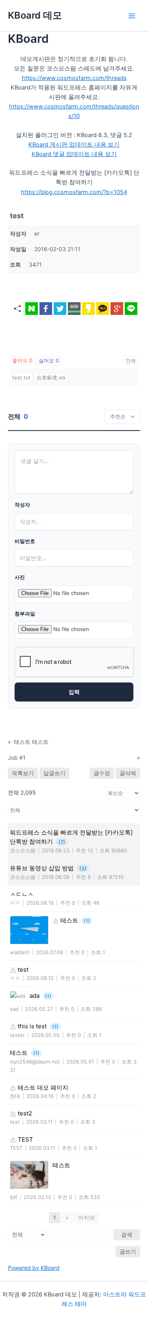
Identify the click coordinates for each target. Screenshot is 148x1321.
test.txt (21, 377)
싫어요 (49, 360)
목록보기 (23, 773)
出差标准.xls (51, 377)
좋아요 (22, 360)
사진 (20, 577)
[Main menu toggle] (132, 16)
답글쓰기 (54, 773)
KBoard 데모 (35, 15)
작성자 (22, 505)
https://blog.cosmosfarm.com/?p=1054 (74, 192)
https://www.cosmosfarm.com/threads (74, 78)
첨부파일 (25, 614)
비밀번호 (25, 541)
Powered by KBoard (34, 1267)
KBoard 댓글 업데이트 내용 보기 (74, 154)
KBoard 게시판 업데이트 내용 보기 (74, 144)
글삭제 (128, 773)
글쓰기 (128, 1251)
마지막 (86, 1217)
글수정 (102, 773)
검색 (126, 1234)
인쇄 (131, 360)
